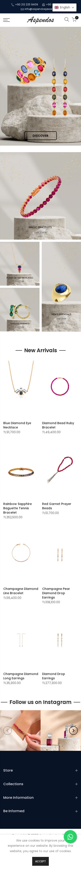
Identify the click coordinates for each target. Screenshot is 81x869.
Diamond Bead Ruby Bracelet (58, 425)
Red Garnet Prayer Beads (56, 506)
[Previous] (7, 730)
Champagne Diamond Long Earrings (20, 676)
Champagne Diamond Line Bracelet (20, 591)
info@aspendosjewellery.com (44, 9)
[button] (64, 7)
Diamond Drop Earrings (53, 676)
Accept (40, 861)
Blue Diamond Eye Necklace (17, 425)
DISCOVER (40, 136)
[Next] (73, 730)
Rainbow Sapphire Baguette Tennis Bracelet (17, 508)
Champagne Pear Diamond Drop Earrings (56, 593)
